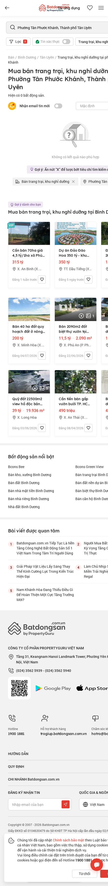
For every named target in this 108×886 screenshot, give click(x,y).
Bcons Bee (16, 466)
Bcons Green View (89, 466)
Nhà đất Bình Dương (24, 506)
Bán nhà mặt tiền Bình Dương (31, 490)
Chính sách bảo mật (68, 840)
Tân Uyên (47, 57)
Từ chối (84, 873)
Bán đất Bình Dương (23, 482)
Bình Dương (27, 57)
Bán (11, 57)
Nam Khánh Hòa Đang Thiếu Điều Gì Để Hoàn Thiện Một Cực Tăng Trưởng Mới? (45, 594)
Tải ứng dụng (69, 8)
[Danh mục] (7, 8)
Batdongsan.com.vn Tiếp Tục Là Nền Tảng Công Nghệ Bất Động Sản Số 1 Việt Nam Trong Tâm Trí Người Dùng (45, 548)
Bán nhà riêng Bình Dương (28, 498)
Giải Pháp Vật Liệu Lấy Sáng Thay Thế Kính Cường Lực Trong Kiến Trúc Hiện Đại (45, 571)
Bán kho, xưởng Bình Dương (29, 474)
